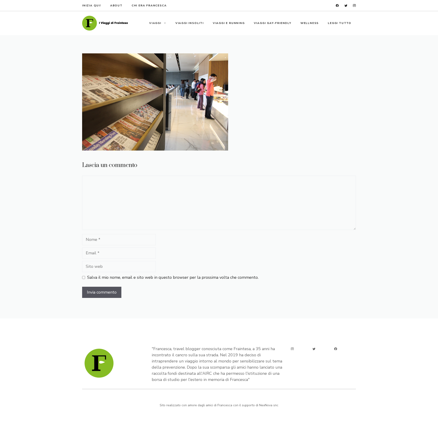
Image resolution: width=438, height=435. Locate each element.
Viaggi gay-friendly (272, 23)
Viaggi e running (229, 23)
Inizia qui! (91, 5)
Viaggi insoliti (189, 23)
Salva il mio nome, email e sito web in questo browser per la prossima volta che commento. (172, 277)
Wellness (309, 23)
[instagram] (354, 5)
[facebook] (337, 5)
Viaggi (155, 23)
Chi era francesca (149, 5)
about (116, 5)
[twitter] (345, 5)
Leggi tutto (339, 23)
